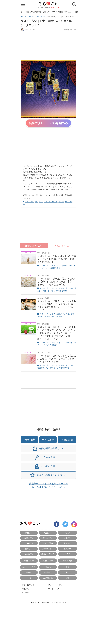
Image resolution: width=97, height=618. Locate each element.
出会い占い (48, 538)
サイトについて (28, 585)
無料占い (68, 12)
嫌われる (69, 288)
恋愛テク (48, 572)
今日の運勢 (29, 439)
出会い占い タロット (50, 202)
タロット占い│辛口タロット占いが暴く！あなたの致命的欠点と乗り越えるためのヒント (56, 258)
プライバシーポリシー (57, 585)
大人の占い (29, 554)
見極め (65, 266)
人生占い (29, 543)
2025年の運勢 (57, 12)
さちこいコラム (29, 567)
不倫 (29, 578)
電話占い (25, 593)
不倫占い (76, 12)
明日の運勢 (48, 439)
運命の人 (61, 202)
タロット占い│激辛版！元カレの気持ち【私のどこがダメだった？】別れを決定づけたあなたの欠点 (56, 281)
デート (29, 572)
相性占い (67, 533)
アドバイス (56, 266)
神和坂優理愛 (55, 268)
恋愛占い (46, 12)
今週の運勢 (67, 439)
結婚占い (67, 538)
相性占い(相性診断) (33, 12)
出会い (41, 202)
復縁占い (29, 549)
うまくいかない (43, 317)
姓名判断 (67, 549)
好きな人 (53, 368)
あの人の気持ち (58, 288)
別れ (53, 291)
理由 (71, 266)
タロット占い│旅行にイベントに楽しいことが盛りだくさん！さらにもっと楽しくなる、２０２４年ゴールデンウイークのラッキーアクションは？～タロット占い (56, 333)
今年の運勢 (48, 543)
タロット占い (41, 17)
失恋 (67, 572)
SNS (73, 314)
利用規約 (25, 589)
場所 (36, 202)
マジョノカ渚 (30, 29)
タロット (46, 291)
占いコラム (48, 578)
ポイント (60, 343)
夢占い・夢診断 (48, 554)
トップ (21, 12)
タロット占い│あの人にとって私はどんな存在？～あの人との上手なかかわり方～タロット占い (56, 358)
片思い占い (29, 538)
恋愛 (67, 314)
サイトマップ (53, 589)
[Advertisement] (48, 46)
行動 (53, 343)
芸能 (67, 578)
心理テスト (67, 554)
